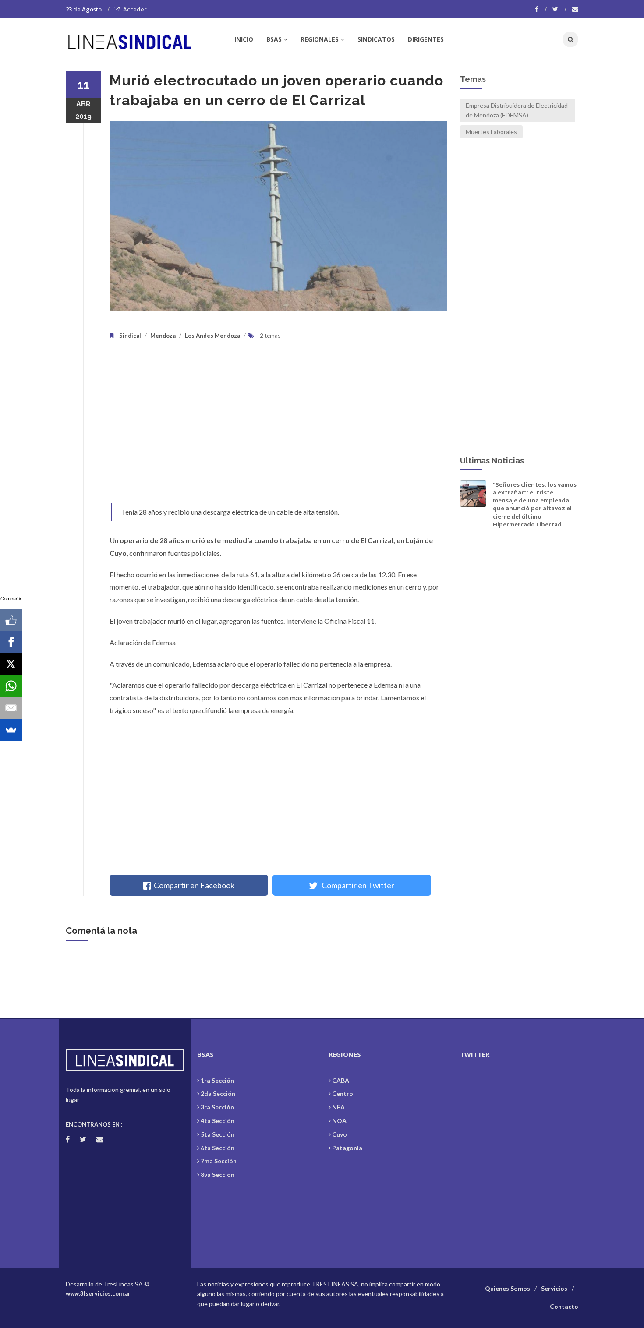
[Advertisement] (278, 428)
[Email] (11, 708)
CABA (340, 1080)
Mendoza (163, 335)
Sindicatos (376, 39)
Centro (342, 1093)
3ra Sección (217, 1107)
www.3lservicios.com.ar (98, 1293)
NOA (339, 1120)
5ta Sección (217, 1134)
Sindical (130, 335)
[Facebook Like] (11, 620)
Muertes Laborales (491, 131)
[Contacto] (575, 9)
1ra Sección (217, 1080)
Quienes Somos (507, 1288)
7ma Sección (219, 1161)
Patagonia (347, 1147)
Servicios (554, 1288)
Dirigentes (426, 39)
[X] (11, 664)
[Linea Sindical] (136, 39)
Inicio (243, 39)
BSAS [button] (274, 39)
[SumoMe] (11, 730)
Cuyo (339, 1134)
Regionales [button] (320, 39)
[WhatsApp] (11, 686)
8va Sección (217, 1174)
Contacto (564, 1306)
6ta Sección (217, 1147)
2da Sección (218, 1093)
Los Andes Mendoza (212, 335)
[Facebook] (541, 9)
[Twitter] (559, 9)
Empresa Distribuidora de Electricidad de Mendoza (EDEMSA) (517, 110)
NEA (338, 1107)
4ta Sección (217, 1120)
